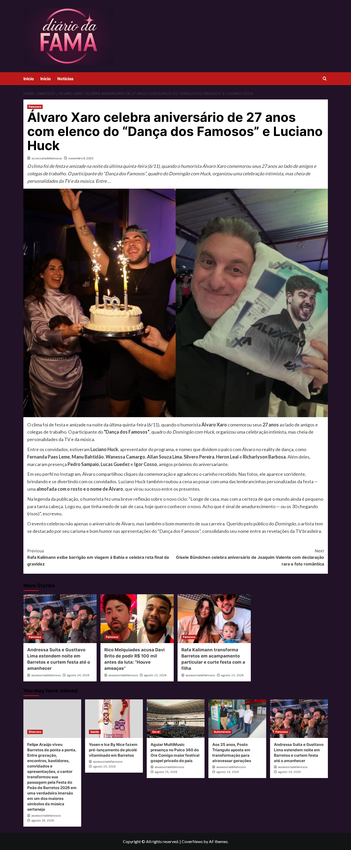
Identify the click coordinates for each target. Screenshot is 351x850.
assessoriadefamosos (47, 158)
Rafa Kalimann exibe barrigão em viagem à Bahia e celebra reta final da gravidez (98, 557)
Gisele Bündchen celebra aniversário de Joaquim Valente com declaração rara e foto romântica (250, 557)
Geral (156, 732)
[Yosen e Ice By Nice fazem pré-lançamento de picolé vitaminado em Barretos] (114, 718)
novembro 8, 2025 (81, 158)
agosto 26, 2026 (42, 820)
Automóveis (222, 732)
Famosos (35, 106)
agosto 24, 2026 (78, 675)
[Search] (324, 78)
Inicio (28, 78)
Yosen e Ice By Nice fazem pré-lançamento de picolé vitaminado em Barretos (113, 750)
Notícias (65, 78)
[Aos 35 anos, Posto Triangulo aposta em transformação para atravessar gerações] (237, 718)
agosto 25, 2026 (104, 766)
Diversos (35, 732)
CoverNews (192, 841)
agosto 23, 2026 (155, 675)
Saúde (94, 732)
